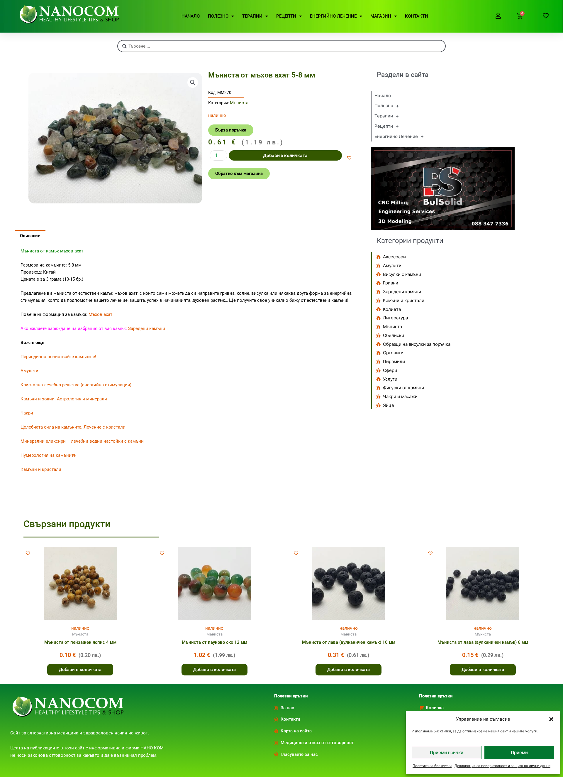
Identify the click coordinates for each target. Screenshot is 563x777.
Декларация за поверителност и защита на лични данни (502, 765)
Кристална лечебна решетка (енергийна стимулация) (76, 384)
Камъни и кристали (41, 469)
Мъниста (239, 102)
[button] (551, 719)
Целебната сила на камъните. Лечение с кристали (73, 427)
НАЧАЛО (191, 16)
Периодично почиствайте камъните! (58, 356)
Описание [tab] (30, 235)
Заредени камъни (146, 328)
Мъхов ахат (100, 314)
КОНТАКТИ (416, 16)
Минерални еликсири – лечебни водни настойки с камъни (82, 441)
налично (80, 628)
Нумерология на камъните (48, 455)
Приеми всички (446, 752)
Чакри (27, 413)
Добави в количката (285, 155)
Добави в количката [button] (80, 669)
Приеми (519, 752)
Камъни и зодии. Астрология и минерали (64, 399)
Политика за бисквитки (432, 765)
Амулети (29, 370)
